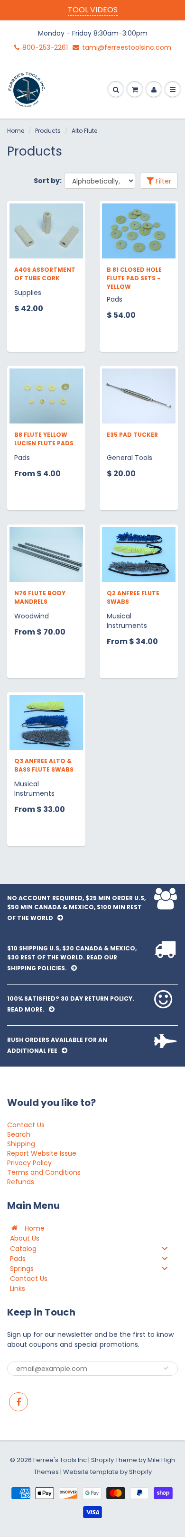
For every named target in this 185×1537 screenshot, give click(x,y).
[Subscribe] (166, 1368)
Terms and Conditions (44, 1172)
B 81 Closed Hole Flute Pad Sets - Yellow (134, 278)
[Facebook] (18, 1401)
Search (18, 1134)
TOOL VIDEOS (93, 9)
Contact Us (26, 1125)
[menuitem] (92, 1228)
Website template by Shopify (107, 1471)
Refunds (20, 1182)
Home (15, 131)
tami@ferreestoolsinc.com (126, 47)
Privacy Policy (29, 1163)
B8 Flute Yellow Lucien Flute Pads (44, 439)
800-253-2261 (45, 47)
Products (48, 131)
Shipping (21, 1144)
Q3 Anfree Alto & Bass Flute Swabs (44, 765)
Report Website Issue (41, 1153)
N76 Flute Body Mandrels (39, 597)
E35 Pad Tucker (132, 435)
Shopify (102, 1459)
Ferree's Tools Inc (60, 1459)
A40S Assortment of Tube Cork (44, 274)
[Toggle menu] (164, 1248)
